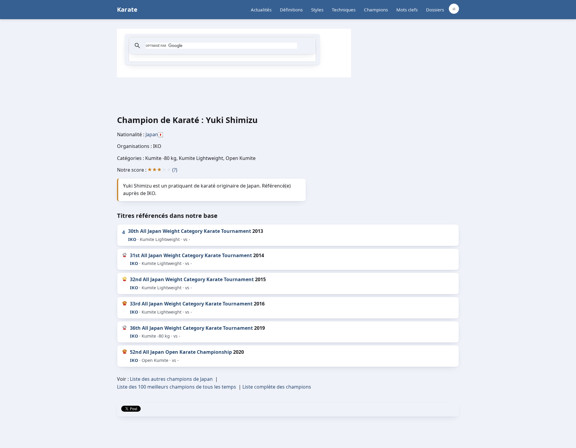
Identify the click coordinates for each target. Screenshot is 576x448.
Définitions (291, 10)
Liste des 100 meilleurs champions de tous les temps (176, 386)
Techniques (344, 10)
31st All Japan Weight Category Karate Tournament (191, 255)
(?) (174, 170)
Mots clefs (407, 10)
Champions (376, 10)
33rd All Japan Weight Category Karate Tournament (191, 303)
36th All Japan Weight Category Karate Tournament (191, 328)
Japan (152, 134)
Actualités (261, 10)
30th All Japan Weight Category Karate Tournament (189, 231)
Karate (127, 9)
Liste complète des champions (276, 386)
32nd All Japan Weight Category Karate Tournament (192, 279)
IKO (132, 239)
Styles (317, 10)
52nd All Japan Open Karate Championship (181, 352)
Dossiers (435, 10)
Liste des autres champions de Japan (171, 379)
